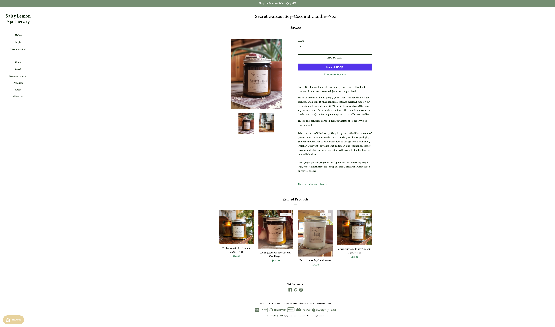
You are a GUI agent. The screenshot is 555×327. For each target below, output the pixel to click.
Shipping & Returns (307, 303)
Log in (18, 42)
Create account (18, 49)
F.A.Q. (277, 303)
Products (18, 83)
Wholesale (18, 96)
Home (18, 62)
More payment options (335, 74)
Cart (19, 35)
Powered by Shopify (315, 316)
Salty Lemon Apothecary (18, 19)
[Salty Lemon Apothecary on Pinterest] (295, 290)
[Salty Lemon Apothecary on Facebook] (290, 290)
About (18, 89)
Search (18, 69)
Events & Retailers (290, 303)
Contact (270, 303)
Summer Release (18, 76)
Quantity (301, 41)
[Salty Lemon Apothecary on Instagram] (301, 290)
